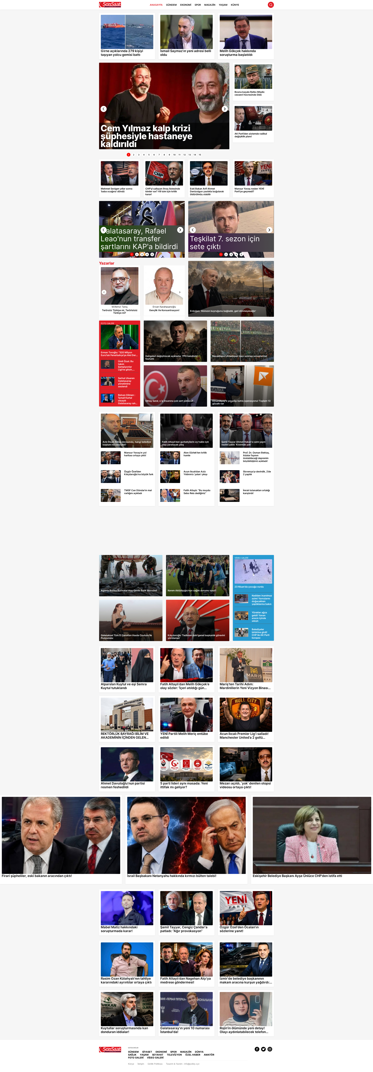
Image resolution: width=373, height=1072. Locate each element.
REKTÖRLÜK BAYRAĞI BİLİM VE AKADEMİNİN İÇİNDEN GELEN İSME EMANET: (125, 698)
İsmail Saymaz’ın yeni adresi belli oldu (176, 14)
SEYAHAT (157, 1054)
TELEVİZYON (174, 1054)
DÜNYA (199, 1051)
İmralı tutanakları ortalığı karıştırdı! (236, 490)
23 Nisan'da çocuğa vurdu (247, 560)
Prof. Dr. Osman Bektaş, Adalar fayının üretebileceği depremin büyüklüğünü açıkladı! (244, 453)
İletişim (141, 1064)
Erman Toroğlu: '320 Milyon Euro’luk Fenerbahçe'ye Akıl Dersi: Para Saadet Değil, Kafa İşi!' (119, 328)
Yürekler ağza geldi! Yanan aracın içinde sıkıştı (250, 613)
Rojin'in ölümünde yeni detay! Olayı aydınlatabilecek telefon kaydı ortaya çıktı (242, 992)
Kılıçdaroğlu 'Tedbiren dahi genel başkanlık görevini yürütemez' (196, 601)
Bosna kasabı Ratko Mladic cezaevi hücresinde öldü (249, 65)
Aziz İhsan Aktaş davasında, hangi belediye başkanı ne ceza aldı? (127, 416)
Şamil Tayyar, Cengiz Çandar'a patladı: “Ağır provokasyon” (186, 890)
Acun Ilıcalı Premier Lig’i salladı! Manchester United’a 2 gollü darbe (243, 698)
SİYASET (147, 1051)
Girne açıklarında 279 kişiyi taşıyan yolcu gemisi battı (124, 14)
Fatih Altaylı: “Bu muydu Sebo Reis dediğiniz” (181, 490)
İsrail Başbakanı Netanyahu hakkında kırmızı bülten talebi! (152, 796)
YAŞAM (223, 4)
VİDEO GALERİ (155, 1057)
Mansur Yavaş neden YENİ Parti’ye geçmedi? (249, 161)
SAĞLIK (132, 1054)
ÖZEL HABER (192, 1054)
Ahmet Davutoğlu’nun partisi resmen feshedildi (121, 746)
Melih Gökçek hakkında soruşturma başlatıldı (239, 14)
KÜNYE (235, 4)
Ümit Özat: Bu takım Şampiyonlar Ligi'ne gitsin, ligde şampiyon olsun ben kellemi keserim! (119, 363)
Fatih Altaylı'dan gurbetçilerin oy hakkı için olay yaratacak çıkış (182, 416)
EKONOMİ (185, 4)
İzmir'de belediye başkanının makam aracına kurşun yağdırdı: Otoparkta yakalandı (242, 943)
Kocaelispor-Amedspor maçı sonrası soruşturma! (233, 322)
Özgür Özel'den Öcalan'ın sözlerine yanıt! (237, 890)
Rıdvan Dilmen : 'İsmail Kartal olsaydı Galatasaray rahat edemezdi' (118, 396)
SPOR (198, 4)
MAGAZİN (209, 4)
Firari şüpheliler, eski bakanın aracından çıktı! (21, 796)
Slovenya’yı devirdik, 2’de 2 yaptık (236, 471)
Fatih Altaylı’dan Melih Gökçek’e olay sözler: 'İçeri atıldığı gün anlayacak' (185, 648)
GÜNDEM (171, 4)
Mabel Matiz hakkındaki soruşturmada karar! (120, 890)
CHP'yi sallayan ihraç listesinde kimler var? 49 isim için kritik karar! (164, 161)
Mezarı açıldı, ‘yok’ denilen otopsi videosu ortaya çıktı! (243, 746)
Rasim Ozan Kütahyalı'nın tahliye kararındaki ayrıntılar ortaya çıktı (124, 943)
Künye (131, 1064)
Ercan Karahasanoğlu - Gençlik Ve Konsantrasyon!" (119, 272)
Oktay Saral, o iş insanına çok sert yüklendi (164, 366)
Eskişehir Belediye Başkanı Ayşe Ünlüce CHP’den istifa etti (278, 796)
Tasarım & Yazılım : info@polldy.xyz (182, 1064)
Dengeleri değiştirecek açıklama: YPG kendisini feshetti (170, 322)
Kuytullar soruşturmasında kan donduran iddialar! (122, 991)
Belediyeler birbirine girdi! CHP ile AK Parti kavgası (252, 630)
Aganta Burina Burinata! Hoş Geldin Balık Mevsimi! (122, 556)
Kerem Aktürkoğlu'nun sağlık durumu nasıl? (186, 556)
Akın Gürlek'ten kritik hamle (173, 452)
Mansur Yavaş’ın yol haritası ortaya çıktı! (120, 452)
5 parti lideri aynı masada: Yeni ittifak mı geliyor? (181, 746)
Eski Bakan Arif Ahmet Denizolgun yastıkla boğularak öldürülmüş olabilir (208, 161)
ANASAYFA (156, 4)
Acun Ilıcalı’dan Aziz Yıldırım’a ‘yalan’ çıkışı (180, 471)
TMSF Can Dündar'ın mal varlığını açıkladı (120, 490)
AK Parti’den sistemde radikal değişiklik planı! (251, 106)
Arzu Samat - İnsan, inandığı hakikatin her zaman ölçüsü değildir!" (164, 272)
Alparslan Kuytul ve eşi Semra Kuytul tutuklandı (121, 647)
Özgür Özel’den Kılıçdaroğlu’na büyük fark (121, 471)
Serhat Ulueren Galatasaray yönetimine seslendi (119, 379)
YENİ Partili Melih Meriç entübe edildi (176, 697)
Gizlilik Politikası (155, 1064)
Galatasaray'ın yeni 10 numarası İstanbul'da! (179, 991)
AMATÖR (209, 1054)
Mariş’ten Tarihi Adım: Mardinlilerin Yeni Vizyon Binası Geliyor (243, 648)
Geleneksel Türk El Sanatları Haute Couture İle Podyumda (126, 601)
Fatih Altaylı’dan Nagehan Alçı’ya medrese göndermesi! (185, 942)
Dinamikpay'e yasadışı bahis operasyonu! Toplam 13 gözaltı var (241, 366)
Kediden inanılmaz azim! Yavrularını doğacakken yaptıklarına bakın (251, 596)
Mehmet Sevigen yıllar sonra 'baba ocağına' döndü (115, 161)
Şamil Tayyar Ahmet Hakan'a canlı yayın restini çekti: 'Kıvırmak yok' (245, 416)
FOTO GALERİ (136, 1057)
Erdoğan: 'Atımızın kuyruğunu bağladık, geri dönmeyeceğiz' (216, 262)
